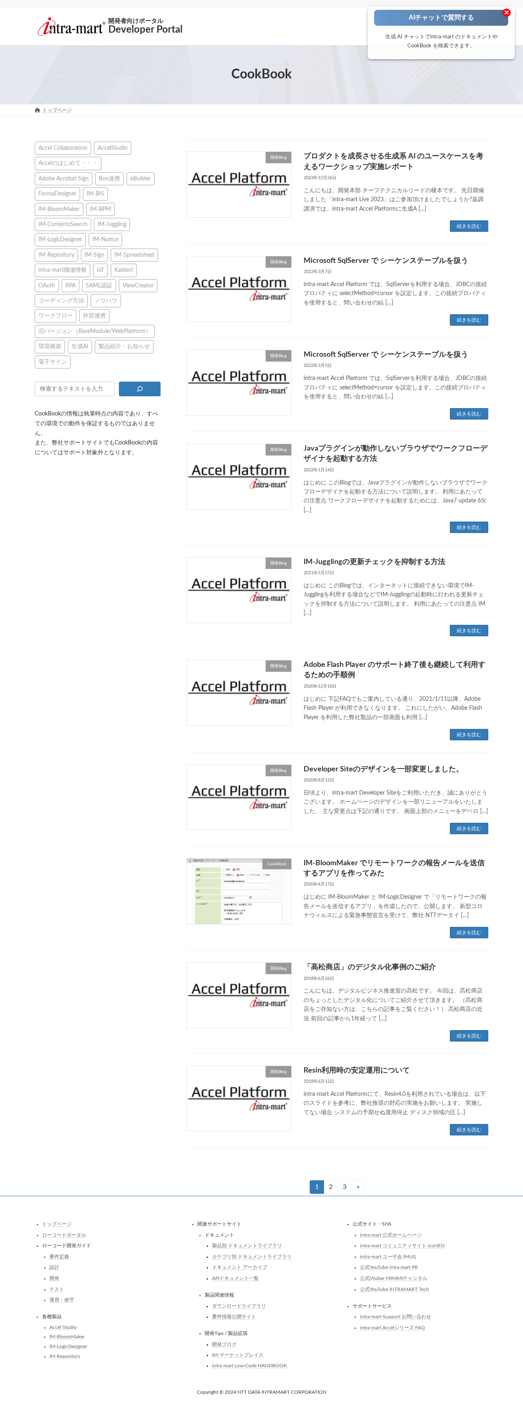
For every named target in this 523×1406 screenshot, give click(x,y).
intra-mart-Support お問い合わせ (395, 1316)
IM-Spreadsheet (134, 254)
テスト (56, 1288)
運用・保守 (61, 1299)
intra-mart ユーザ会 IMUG (388, 1256)
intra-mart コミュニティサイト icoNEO (402, 1245)
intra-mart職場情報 (62, 270)
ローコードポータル (64, 1235)
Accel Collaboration (62, 148)
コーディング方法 (61, 301)
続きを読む (469, 226)
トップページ (57, 1224)
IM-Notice (105, 239)
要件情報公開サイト (234, 1316)
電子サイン (52, 361)
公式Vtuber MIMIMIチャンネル (393, 1278)
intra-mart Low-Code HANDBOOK (249, 1365)
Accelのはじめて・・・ (68, 163)
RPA (70, 285)
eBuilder (140, 178)
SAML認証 (99, 285)
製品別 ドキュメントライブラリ (247, 1245)
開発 (54, 1278)
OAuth (46, 285)
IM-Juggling (112, 224)
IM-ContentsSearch (62, 224)
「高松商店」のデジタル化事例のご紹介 (370, 967)
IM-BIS (95, 194)
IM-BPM (100, 209)
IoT (100, 270)
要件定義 (59, 1256)
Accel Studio (63, 1327)
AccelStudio (112, 148)
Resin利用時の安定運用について (357, 1070)
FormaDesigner (57, 194)
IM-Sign (94, 254)
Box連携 (109, 178)
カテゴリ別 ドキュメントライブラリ (252, 1256)
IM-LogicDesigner (60, 239)
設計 (54, 1267)
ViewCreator (138, 285)
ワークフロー (55, 316)
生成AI (80, 346)
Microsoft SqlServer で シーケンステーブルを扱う (386, 260)
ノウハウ (105, 301)
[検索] (139, 389)
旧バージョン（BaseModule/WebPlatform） (94, 331)
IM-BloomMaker (59, 209)
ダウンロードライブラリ (239, 1305)
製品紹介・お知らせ (124, 346)
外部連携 (94, 316)
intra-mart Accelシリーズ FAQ (392, 1327)
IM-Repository (56, 254)
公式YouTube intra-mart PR (389, 1267)
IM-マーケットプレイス (238, 1355)
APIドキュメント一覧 (235, 1278)
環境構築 (49, 346)
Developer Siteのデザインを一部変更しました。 (383, 769)
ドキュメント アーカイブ (239, 1267)
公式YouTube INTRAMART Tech (394, 1288)
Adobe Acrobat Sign (63, 178)
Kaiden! (123, 270)
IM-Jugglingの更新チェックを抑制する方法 (374, 562)
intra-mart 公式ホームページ (391, 1235)
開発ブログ (224, 1344)
